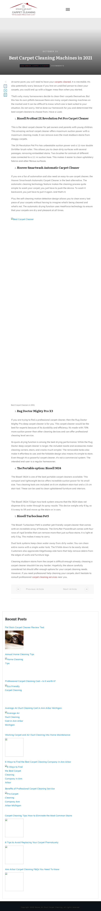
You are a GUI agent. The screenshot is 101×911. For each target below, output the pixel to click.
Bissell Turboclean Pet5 (33, 516)
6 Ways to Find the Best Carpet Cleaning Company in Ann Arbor (38, 761)
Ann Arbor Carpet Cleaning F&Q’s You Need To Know (32, 869)
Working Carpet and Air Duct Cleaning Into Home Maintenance (37, 734)
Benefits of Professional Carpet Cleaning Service (30, 788)
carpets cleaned (63, 81)
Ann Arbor (25, 66)
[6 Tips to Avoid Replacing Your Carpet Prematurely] (14, 855)
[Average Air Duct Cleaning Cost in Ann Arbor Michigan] (14, 720)
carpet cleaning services (44, 577)
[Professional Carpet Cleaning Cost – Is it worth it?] (14, 693)
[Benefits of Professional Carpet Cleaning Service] (14, 801)
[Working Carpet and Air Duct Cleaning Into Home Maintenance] (14, 747)
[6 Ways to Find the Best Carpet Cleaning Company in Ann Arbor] (14, 774)
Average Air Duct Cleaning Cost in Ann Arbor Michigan (33, 708)
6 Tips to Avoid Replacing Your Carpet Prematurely (31, 842)
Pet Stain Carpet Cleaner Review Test (24, 627)
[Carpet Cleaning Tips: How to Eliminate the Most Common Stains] (14, 828)
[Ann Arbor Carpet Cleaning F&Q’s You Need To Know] (14, 881)
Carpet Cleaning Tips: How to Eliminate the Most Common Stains (38, 815)
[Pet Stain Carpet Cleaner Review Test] (14, 640)
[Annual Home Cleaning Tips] (14, 666)
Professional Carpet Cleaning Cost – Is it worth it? (30, 681)
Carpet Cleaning (40, 66)
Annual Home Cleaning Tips (19, 654)
